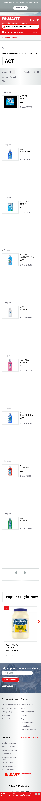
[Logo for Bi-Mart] (11, 18)
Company (15, 23)
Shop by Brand (26, 53)
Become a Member (9, 746)
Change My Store (8, 763)
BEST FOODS (11, 650)
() (40, 20)
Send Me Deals (10, 680)
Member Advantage (9, 743)
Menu (35, 32)
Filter (4, 81)
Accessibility (6, 715)
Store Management (27, 712)
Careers (24, 23)
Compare (7, 92)
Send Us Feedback (8, 770)
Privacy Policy (7, 799)
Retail (23, 708)
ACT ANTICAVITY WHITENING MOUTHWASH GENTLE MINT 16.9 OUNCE (26, 308)
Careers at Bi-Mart (27, 705)
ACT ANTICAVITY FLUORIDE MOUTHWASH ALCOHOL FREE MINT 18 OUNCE (27, 519)
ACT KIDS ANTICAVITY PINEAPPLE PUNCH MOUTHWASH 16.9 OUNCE (26, 255)
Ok (36, 794)
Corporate (24, 719)
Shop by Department (14, 32)
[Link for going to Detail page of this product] (10, 101)
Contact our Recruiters (29, 729)
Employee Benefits (27, 722)
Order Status (6, 754)
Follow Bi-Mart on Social (20, 786)
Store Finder (6, 23)
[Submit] (4, 26)
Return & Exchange (9, 708)
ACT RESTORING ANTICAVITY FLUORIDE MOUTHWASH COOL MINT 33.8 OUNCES (27, 150)
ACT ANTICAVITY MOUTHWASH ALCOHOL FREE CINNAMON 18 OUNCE (27, 466)
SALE (7, 608)
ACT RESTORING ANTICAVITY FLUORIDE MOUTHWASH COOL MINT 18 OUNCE (27, 413)
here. (24, 799)
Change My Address (9, 766)
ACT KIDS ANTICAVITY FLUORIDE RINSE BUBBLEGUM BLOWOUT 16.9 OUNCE (27, 361)
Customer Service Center (11, 705)
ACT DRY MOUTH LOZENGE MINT (27, 97)
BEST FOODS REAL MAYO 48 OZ (11, 646)
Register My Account (9, 750)
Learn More (20, 8)
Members (6, 738)
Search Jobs (25, 726)
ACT (9, 61)
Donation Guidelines (9, 719)
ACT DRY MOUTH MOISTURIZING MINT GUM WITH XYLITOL (27, 203)
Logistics (24, 715)
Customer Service (10, 699)
